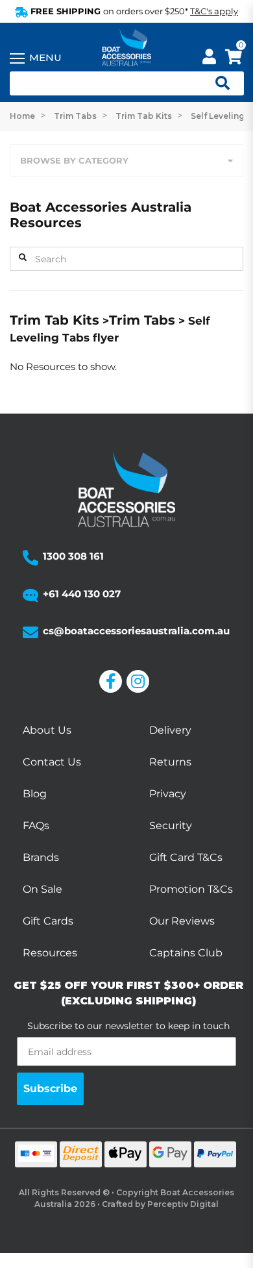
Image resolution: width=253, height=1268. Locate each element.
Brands (41, 857)
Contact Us (52, 762)
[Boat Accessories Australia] (126, 48)
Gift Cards (48, 921)
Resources (50, 953)
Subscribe (50, 1088)
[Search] (22, 257)
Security (170, 825)
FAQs (36, 825)
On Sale (42, 889)
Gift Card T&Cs (186, 857)
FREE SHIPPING (133, 11)
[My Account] (209, 59)
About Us (47, 730)
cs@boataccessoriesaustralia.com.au (136, 631)
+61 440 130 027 (82, 594)
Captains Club (186, 953)
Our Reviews (182, 921)
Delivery (170, 730)
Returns (170, 762)
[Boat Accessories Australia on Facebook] (112, 681)
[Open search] (217, 84)
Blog (35, 794)
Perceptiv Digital (183, 1204)
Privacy (167, 794)
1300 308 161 (73, 556)
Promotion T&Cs (191, 889)
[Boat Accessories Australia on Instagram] (140, 681)
